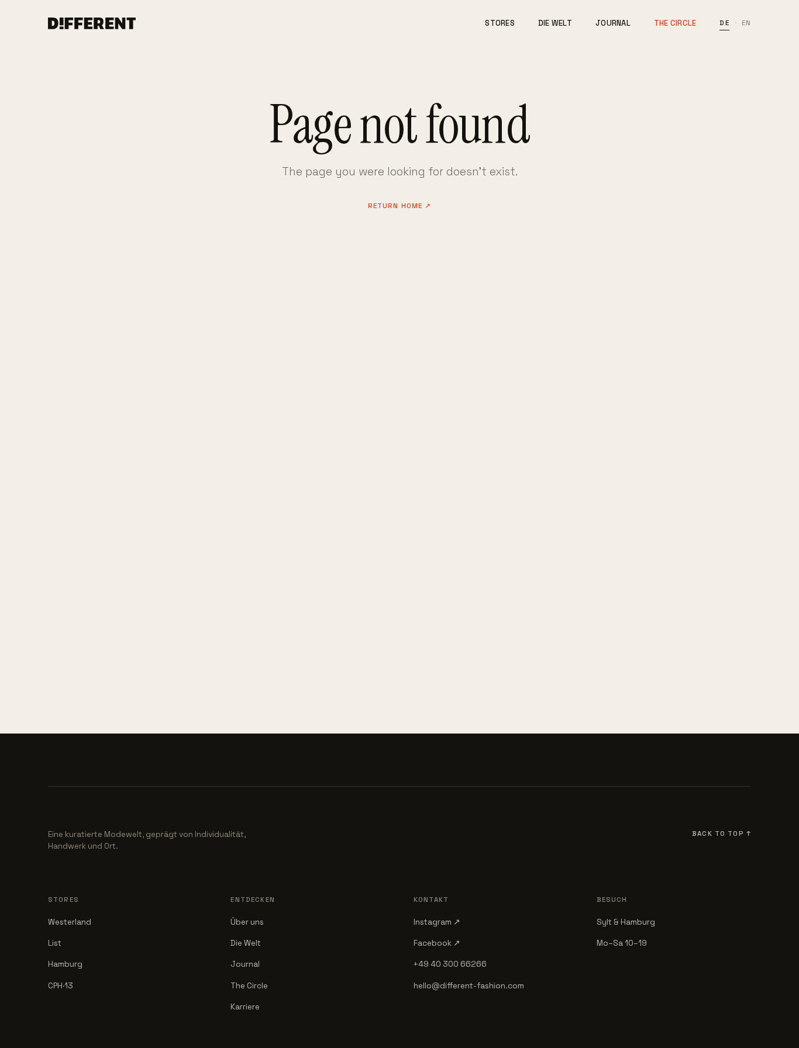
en (746, 23)
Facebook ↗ (437, 943)
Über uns (247, 922)
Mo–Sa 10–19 (622, 943)
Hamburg (65, 964)
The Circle (675, 23)
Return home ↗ (400, 206)
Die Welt (555, 23)
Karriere (245, 1007)
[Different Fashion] (92, 23)
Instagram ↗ (437, 922)
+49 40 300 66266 (450, 964)
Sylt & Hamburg (626, 922)
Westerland (69, 922)
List (54, 943)
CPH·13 (60, 986)
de (724, 23)
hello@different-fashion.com (469, 986)
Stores (500, 23)
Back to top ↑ (721, 833)
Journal (613, 23)
